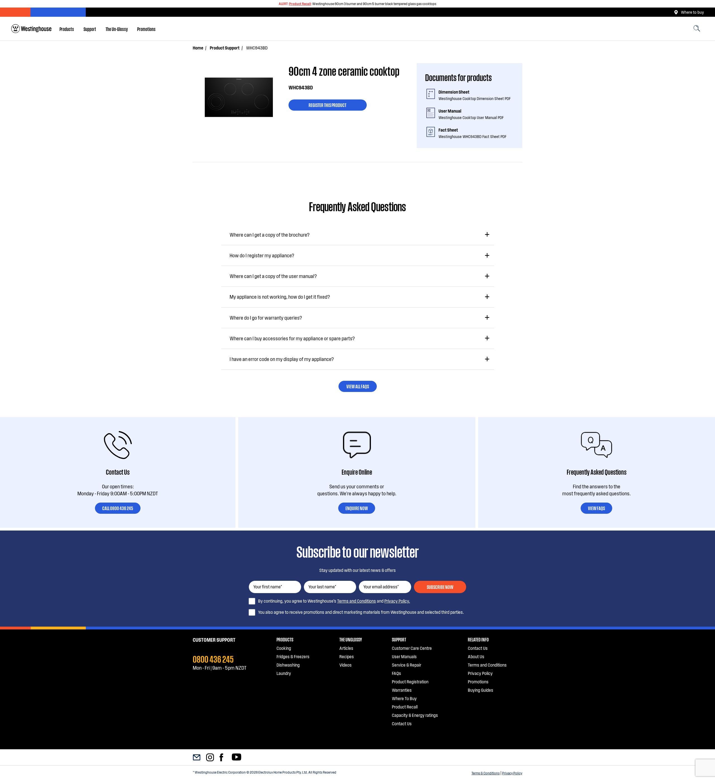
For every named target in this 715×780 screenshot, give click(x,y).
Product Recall (300, 3)
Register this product (327, 104)
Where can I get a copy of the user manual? (273, 276)
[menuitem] (67, 29)
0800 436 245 (213, 658)
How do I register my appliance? (262, 255)
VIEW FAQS (596, 508)
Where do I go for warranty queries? (266, 318)
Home (198, 47)
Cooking (284, 648)
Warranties (402, 690)
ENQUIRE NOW (356, 508)
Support (90, 28)
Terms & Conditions (485, 773)
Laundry (284, 673)
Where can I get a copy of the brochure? (269, 235)
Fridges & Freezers (293, 656)
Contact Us (402, 723)
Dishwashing (288, 664)
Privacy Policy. (397, 600)
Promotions (146, 28)
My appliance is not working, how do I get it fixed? (280, 297)
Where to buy (692, 12)
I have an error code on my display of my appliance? (282, 359)
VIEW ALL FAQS (357, 386)
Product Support (225, 47)
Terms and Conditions (356, 600)
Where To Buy (404, 698)
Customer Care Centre (412, 648)
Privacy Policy (512, 773)
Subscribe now (440, 586)
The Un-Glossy (117, 28)
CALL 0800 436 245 (117, 508)
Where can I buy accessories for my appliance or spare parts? (292, 338)
